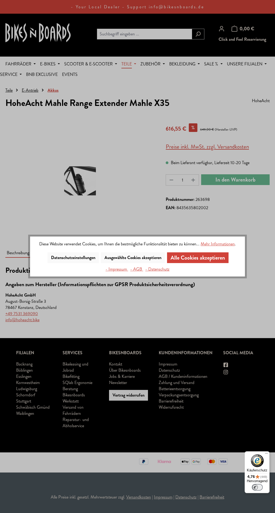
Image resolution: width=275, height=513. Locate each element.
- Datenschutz (157, 269)
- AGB (136, 269)
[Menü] (266, 454)
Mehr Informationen (218, 244)
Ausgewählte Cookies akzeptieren (132, 257)
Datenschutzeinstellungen (73, 257)
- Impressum (117, 269)
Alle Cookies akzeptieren (198, 258)
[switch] (257, 487)
